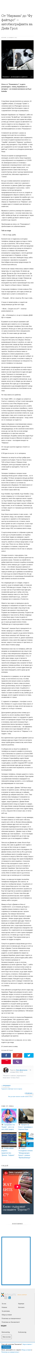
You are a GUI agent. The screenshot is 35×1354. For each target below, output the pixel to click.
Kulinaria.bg (22, 1332)
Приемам (6, 1347)
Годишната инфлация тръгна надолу (11, 1089)
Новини (4, 1307)
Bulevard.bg (6, 1332)
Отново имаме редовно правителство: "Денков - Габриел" (7, 1151)
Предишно (6, 1085)
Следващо (29, 1093)
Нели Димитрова (21, 1070)
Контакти (21, 1307)
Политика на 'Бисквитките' (11, 1322)
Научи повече (27, 1344)
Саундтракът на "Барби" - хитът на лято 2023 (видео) (8, 1127)
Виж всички (7, 1337)
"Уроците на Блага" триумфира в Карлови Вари (25, 1127)
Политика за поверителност (10, 1352)
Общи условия (26, 1350)
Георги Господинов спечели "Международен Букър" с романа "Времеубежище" (25, 1153)
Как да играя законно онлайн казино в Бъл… (21, 1096)
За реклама (6, 1311)
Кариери (21, 1303)
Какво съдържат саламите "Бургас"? (16, 1208)
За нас (4, 1303)
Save (7, 1060)
